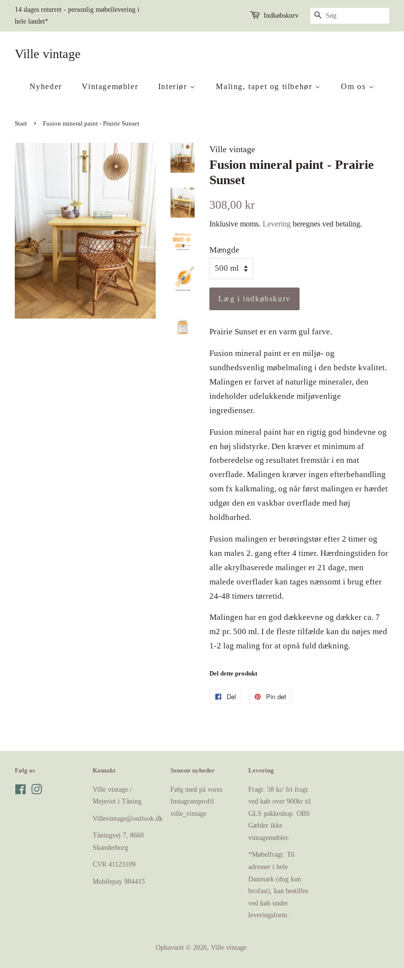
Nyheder (46, 86)
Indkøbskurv (281, 15)
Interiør (174, 86)
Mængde (224, 250)
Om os (355, 86)
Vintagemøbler (110, 86)
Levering (277, 224)
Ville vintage (48, 54)
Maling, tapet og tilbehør (265, 86)
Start (21, 123)
